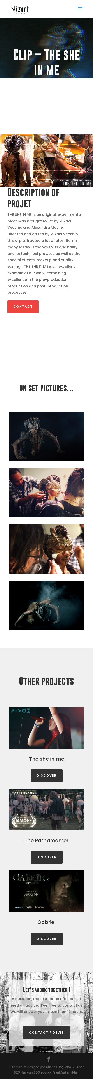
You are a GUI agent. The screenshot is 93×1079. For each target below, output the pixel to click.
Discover (47, 775)
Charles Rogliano (58, 1067)
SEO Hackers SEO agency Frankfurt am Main (46, 1072)
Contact (23, 306)
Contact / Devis (46, 1032)
